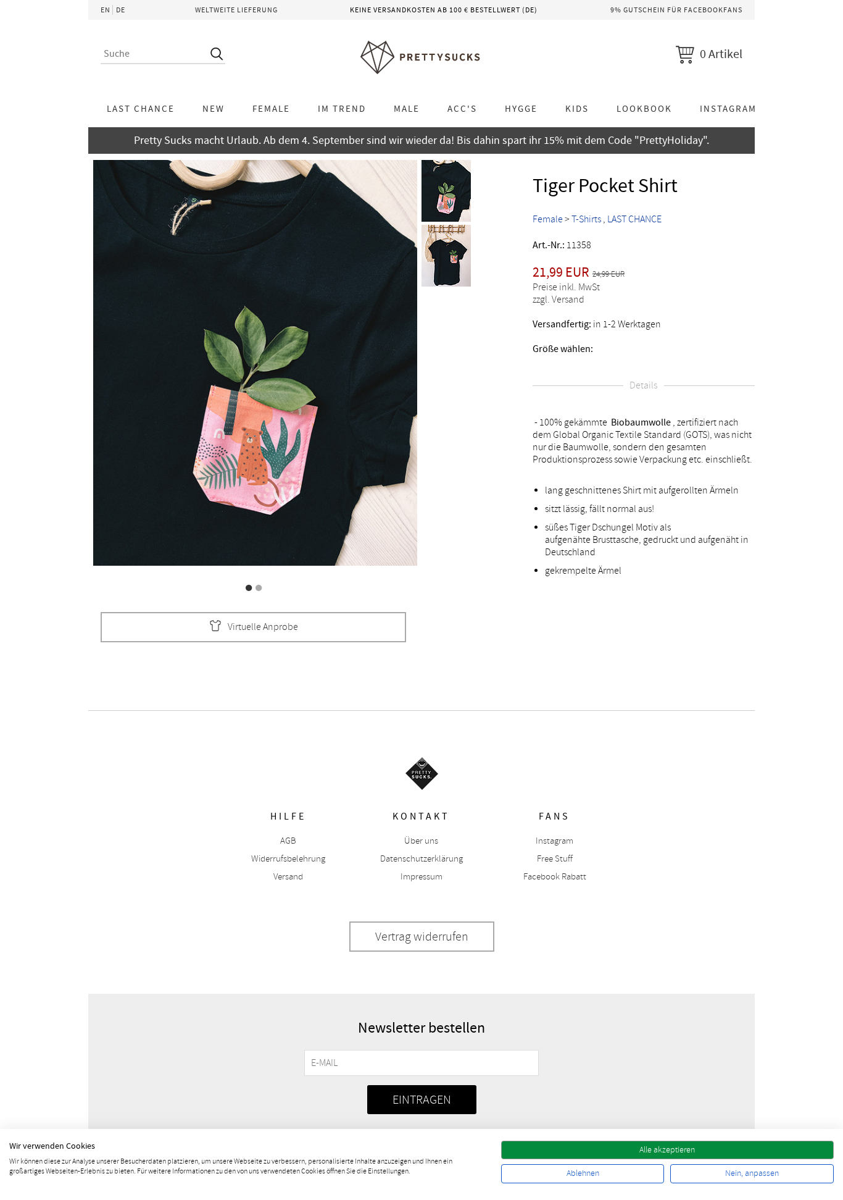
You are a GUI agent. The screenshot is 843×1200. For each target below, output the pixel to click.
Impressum (421, 877)
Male (407, 109)
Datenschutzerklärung (421, 859)
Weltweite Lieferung (236, 10)
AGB (288, 841)
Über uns (421, 841)
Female (271, 109)
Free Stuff (555, 859)
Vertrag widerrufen (421, 936)
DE (120, 10)
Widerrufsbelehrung (288, 859)
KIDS (577, 109)
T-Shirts (586, 219)
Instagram (728, 109)
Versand (288, 877)
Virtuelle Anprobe (263, 627)
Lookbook (644, 109)
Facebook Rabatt (554, 877)
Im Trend (342, 109)
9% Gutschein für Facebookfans (676, 10)
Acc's (462, 109)
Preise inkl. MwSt (566, 287)
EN (105, 10)
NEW (213, 109)
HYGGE (521, 109)
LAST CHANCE (141, 109)
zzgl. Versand (558, 299)
